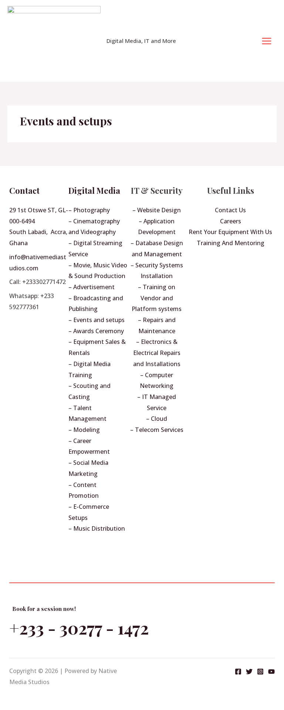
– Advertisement (91, 287)
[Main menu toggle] (267, 41)
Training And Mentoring (230, 243)
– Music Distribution (96, 528)
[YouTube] (271, 671)
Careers (230, 221)
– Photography (89, 210)
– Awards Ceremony (96, 331)
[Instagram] (260, 671)
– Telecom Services (156, 430)
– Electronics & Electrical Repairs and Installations (156, 353)
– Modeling (84, 430)
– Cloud (156, 419)
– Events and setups (96, 320)
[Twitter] (249, 671)
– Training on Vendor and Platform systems (157, 298)
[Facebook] (238, 671)
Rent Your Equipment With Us (230, 232)
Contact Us (230, 210)
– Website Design (156, 210)
